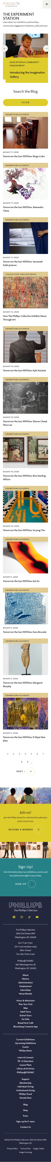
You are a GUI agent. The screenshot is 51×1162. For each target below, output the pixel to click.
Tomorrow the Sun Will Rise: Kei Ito (21, 581)
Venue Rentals (25, 993)
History (25, 978)
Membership (25, 1083)
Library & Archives (25, 1068)
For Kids (25, 1019)
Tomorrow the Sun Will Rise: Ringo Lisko (24, 156)
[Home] (25, 911)
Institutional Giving (25, 1090)
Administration (25, 982)
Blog (25, 1104)
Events (25, 1047)
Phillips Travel (25, 1094)
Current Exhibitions (25, 1039)
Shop (25, 1110)
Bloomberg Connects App (25, 1026)
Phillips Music (25, 1050)
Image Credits (38, 1148)
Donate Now (25, 1097)
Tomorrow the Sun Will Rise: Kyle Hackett (24, 370)
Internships (25, 990)
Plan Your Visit (25, 1004)
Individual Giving (26, 1086)
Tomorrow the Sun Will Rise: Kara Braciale (24, 631)
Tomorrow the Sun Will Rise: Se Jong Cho (24, 530)
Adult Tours (25, 1011)
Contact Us (25, 1127)
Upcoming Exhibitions (25, 1043)
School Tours (26, 1015)
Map (25, 1008)
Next (46, 48)
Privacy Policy (12, 1148)
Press (25, 1115)
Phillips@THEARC (25, 1072)
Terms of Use (25, 1148)
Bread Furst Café (25, 1023)
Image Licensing (25, 1152)
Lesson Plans (26, 1065)
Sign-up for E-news (25, 1121)
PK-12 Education (25, 1061)
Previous (4, 48)
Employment (25, 986)
